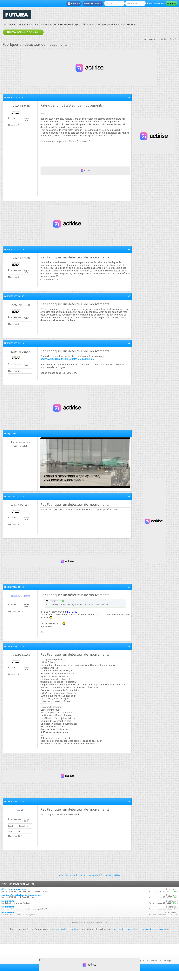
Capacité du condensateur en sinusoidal (79, 875)
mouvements (7, 912)
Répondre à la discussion (23, 32)
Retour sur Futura (92, 3)
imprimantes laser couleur (125, 929)
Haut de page (165, 960)
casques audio (146, 929)
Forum (12, 24)
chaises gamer (160, 929)
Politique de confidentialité (147, 960)
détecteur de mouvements (14, 889)
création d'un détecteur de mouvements (21, 895)
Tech (29, 929)
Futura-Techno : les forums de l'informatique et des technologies (49, 24)
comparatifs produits (66, 929)
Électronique (89, 24)
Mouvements (7, 901)
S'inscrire (74, 3)
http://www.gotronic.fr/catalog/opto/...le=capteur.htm (67, 359)
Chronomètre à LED (110, 875)
